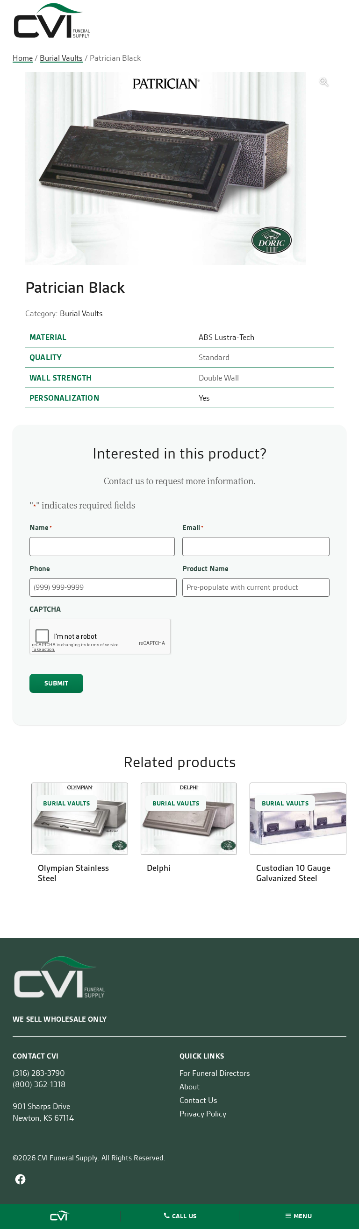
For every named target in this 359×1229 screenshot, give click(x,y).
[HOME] (60, 1216)
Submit (56, 683)
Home (23, 58)
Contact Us (198, 1100)
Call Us (184, 1215)
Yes (204, 398)
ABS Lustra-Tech (226, 337)
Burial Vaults (61, 58)
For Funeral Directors (215, 1073)
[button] (324, 82)
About (190, 1086)
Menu (303, 1215)
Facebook (20, 1179)
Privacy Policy (203, 1114)
